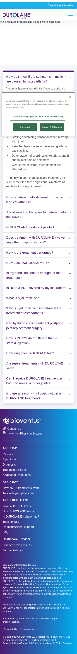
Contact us (14, 428)
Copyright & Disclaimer (30, 640)
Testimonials (11, 521)
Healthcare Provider (16, 539)
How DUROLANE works (18, 511)
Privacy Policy (10, 640)
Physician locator (31, 433)
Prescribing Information (61, 5)
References (43, 637)
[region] (38, 114)
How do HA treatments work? (21, 488)
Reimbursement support (18, 526)
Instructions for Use (60, 637)
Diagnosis (9, 464)
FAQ (6, 532)
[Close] (70, 97)
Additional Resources (17, 474)
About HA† (10, 481)
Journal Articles (13, 550)
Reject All (25, 127)
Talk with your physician (18, 493)
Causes (8, 454)
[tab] (38, 79)
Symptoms (9, 459)
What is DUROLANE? (17, 506)
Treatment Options (15, 469)
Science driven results (17, 545)
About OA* (10, 448)
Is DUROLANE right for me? (21, 516)
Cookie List (49, 640)
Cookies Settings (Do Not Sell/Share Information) (27, 643)
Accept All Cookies (52, 127)
